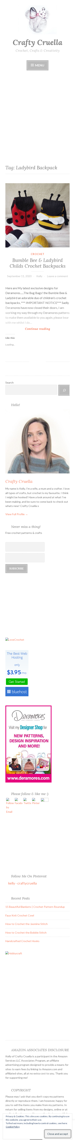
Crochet (37, 254)
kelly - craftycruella (22, 883)
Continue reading (38, 329)
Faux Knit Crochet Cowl (19, 915)
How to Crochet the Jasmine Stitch (26, 923)
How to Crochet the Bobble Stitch (26, 932)
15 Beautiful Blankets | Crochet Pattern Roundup (35, 906)
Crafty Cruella (37, 42)
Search (9, 382)
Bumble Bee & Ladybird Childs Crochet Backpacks (38, 263)
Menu (39, 65)
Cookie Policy (13, 1126)
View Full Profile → (16, 514)
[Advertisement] (37, 108)
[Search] (64, 390)
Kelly (39, 276)
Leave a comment (57, 276)
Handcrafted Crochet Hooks (22, 941)
